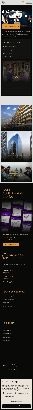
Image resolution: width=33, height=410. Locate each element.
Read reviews (6, 337)
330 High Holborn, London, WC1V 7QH (14, 264)
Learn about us (7, 330)
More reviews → (12, 372)
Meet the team (7, 334)
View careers (6, 340)
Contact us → (6, 127)
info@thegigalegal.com (10, 282)
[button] (29, 2)
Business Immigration (10, 46)
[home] (7, 2)
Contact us (6, 327)
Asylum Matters (9, 57)
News (4, 313)
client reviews (24, 234)
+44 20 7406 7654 (8, 276)
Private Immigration (10, 50)
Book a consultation (10, 26)
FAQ (4, 309)
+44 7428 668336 (8, 270)
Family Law (7, 53)
